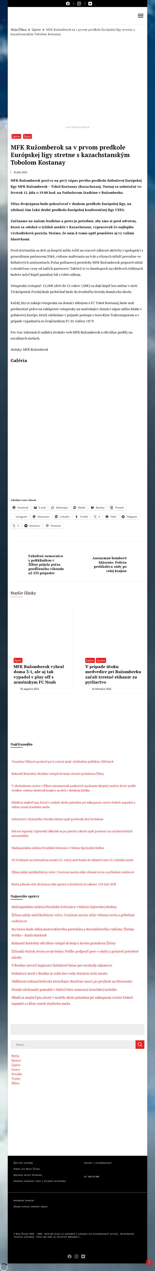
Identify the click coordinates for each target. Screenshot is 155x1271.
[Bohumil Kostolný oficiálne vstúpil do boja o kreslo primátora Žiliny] (15, 766)
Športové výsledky (23, 1163)
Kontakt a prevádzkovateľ (98, 1163)
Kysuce (16, 1060)
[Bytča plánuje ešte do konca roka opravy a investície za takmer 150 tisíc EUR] (15, 877)
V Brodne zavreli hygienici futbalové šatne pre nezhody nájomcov (62, 965)
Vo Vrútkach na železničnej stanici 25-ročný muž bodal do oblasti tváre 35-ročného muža (72, 860)
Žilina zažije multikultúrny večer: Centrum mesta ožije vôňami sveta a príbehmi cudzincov (73, 872)
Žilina (15, 1083)
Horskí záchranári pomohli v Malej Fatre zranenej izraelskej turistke (64, 989)
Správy (101, 660)
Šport (27, 136)
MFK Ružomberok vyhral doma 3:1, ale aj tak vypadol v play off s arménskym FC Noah (39, 674)
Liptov (16, 136)
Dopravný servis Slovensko (28, 1175)
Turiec (16, 1078)
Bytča (15, 1056)
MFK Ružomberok (86, 332)
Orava (16, 1069)
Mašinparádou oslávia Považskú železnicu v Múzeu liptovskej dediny (58, 848)
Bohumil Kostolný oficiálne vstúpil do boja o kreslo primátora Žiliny (58, 774)
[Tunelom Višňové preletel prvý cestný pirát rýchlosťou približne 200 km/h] (15, 754)
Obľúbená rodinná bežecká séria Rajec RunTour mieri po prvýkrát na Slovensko (72, 981)
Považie (17, 1074)
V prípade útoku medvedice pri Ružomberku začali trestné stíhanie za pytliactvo (113, 674)
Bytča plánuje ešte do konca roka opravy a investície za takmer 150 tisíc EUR (64, 884)
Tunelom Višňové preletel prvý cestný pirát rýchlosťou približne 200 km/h (63, 761)
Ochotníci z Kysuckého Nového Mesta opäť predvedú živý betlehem (57, 819)
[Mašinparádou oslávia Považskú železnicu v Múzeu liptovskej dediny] (15, 840)
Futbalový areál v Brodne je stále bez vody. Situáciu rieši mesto (59, 973)
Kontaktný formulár (24, 1201)
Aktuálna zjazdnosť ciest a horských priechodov (40, 1181)
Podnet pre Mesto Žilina (27, 1169)
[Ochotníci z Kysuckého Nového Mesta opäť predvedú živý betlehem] (15, 811)
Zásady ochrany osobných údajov (31, 1207)
